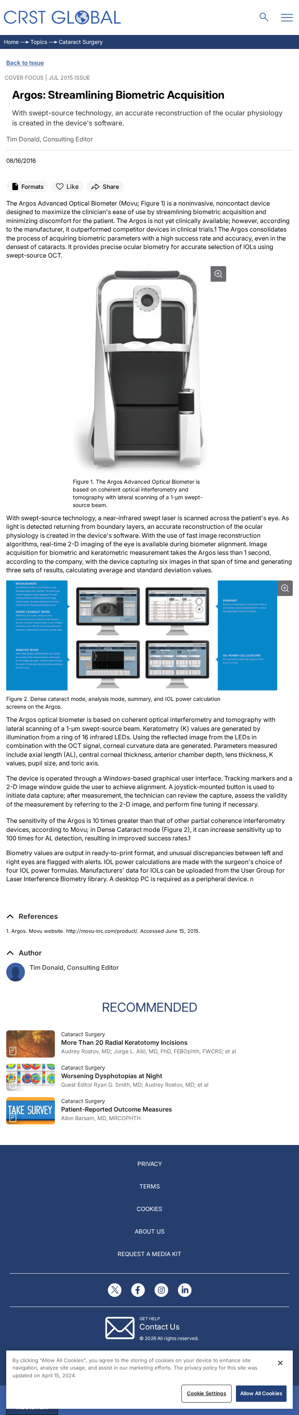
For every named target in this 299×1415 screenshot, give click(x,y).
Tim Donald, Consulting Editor (74, 967)
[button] (32, 916)
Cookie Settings (206, 1393)
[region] (149, 1380)
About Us (150, 1231)
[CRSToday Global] (62, 17)
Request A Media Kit (149, 1254)
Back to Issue (25, 62)
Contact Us (159, 1326)
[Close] (280, 1362)
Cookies (149, 1209)
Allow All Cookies (261, 1393)
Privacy (149, 1164)
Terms (149, 1186)
